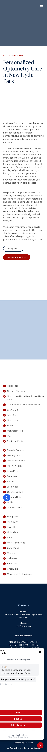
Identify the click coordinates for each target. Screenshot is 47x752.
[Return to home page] (15, 6)
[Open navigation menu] (41, 6)
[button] (13, 249)
